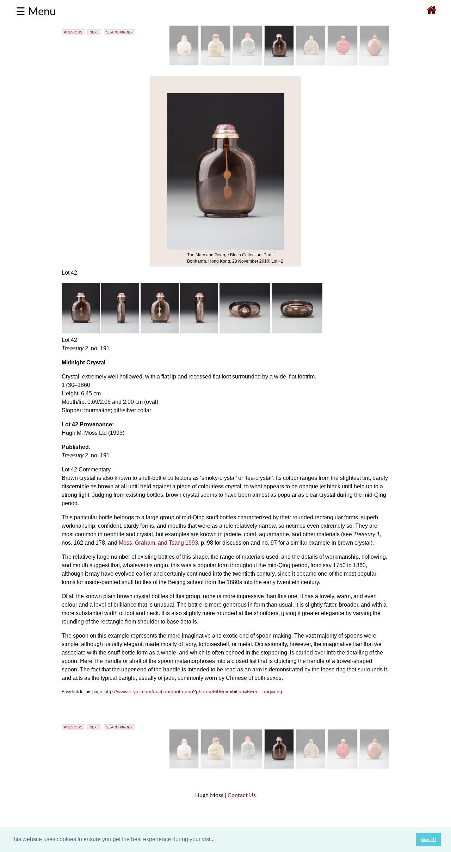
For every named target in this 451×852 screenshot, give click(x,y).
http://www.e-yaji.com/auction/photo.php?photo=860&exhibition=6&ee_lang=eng (193, 691)
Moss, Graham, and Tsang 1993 (158, 543)
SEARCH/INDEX (119, 32)
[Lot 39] (184, 64)
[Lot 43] (311, 64)
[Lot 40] (215, 64)
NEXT (94, 32)
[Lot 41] (247, 64)
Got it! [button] (428, 839)
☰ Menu (36, 12)
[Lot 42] (279, 64)
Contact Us (242, 795)
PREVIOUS (73, 32)
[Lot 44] (342, 64)
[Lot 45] (374, 64)
